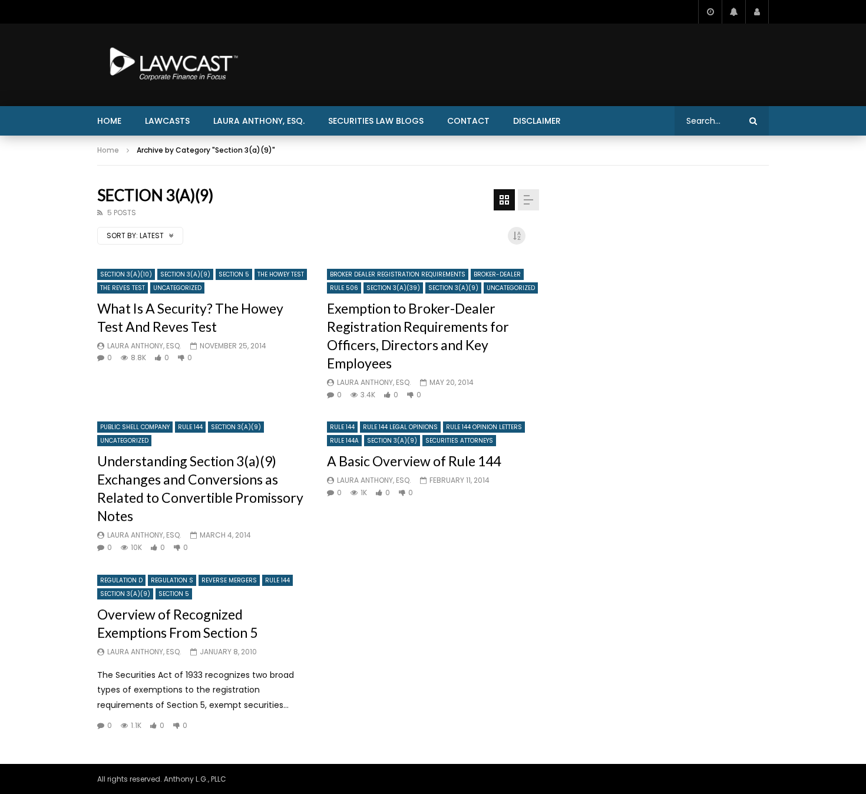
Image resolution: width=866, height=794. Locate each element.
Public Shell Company (135, 427)
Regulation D (121, 580)
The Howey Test (280, 274)
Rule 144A (344, 440)
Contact (468, 121)
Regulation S (172, 580)
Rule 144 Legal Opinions (400, 427)
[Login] (757, 12)
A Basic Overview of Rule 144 (414, 461)
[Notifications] (733, 12)
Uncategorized (177, 288)
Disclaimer (537, 121)
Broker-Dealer (497, 274)
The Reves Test (122, 288)
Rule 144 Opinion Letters (484, 427)
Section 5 (234, 274)
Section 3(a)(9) (185, 274)
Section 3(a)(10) (126, 274)
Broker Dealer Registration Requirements (397, 274)
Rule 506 (344, 288)
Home (109, 121)
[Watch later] (710, 12)
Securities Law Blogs (376, 121)
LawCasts (167, 121)
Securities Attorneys (459, 440)
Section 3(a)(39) (393, 288)
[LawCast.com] (171, 64)
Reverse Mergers (229, 580)
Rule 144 (190, 427)
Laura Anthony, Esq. (259, 121)
